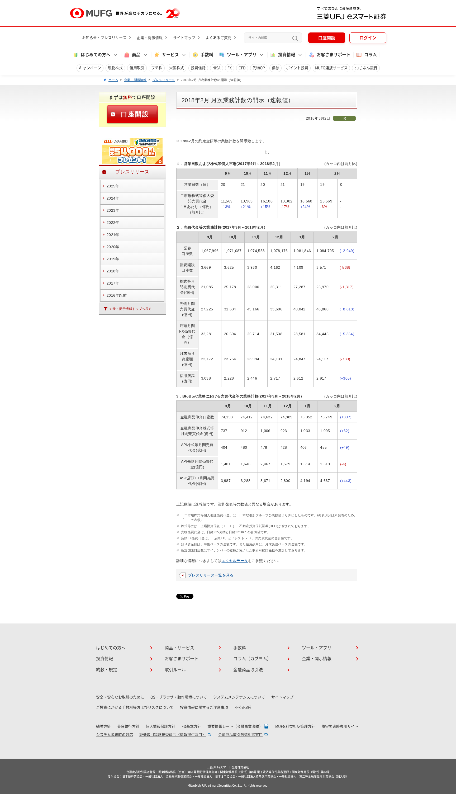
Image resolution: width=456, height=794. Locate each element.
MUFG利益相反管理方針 (295, 726)
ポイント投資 (297, 68)
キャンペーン (90, 68)
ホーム (113, 80)
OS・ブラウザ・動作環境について (178, 697)
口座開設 (326, 38)
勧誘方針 (103, 726)
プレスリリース (164, 80)
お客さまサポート (333, 55)
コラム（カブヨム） (252, 658)
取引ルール (175, 670)
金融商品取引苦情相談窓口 (240, 734)
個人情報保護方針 (160, 726)
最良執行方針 (128, 726)
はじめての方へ (111, 648)
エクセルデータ (234, 561)
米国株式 (176, 68)
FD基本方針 (191, 726)
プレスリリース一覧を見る (210, 575)
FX (229, 68)
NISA (216, 68)
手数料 (207, 55)
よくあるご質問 (218, 38)
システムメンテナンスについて (239, 697)
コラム (370, 55)
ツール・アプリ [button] (241, 55)
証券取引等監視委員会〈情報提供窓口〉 (172, 734)
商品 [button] (136, 55)
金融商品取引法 (248, 670)
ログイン (367, 38)
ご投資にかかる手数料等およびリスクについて (135, 707)
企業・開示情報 (150, 38)
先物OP (259, 68)
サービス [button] (170, 55)
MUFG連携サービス (331, 68)
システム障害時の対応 (114, 734)
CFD (242, 68)
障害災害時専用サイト (339, 726)
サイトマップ (184, 38)
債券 (275, 68)
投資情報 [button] (286, 55)
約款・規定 (106, 670)
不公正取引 (243, 707)
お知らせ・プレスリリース (104, 38)
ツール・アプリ (316, 648)
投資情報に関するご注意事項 (204, 707)
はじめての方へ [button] (95, 55)
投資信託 (198, 68)
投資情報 (104, 658)
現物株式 (115, 68)
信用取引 (137, 68)
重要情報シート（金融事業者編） (235, 726)
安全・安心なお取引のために (120, 697)
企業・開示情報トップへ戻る (131, 309)
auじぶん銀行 (365, 68)
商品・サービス (179, 648)
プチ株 (156, 68)
